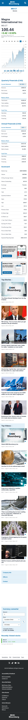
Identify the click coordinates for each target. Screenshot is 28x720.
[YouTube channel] (15, 663)
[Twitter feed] (9, 663)
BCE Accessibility (6, 676)
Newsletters (5, 657)
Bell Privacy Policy (6, 685)
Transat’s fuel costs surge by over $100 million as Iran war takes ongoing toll (13, 393)
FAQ (10, 657)
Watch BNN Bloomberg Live (9, 444)
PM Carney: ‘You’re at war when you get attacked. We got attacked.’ (13, 322)
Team (22, 657)
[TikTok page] (12, 663)
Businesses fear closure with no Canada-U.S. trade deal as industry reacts (14, 417)
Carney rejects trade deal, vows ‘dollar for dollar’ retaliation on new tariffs (13, 346)
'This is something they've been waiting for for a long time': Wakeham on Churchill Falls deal (13, 513)
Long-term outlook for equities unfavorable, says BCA (10, 489)
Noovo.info (4, 706)
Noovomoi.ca (5, 707)
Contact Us (5, 678)
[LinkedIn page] (19, 663)
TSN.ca (4, 699)
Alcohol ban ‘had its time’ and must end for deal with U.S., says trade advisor (13, 369)
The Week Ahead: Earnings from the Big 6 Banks (13, 299)
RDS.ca (4, 709)
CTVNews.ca (5, 695)
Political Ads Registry (7, 687)
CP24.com (4, 697)
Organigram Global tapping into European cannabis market (14, 538)
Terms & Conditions (7, 689)
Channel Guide (16, 657)
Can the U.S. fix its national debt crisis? (13, 466)
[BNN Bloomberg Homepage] (14, 3)
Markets (15, 11)
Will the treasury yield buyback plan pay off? (13, 561)
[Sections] (2, 3)
